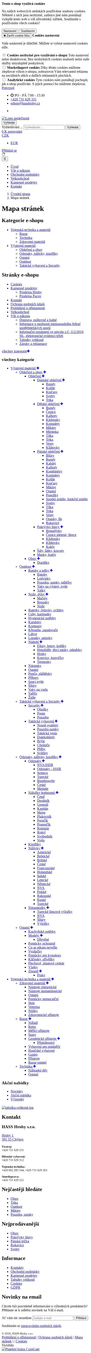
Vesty (50, 443)
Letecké (42, 880)
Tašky (41, 590)
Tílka (49, 435)
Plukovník (44, 816)
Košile (50, 388)
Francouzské (46, 868)
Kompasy (35, 626)
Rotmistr (43, 828)
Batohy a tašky (39, 570)
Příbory (33, 677)
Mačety (42, 598)
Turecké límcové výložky (54, 912)
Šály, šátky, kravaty (50, 551)
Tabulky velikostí (31, 340)
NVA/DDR (45, 765)
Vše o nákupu (20, 170)
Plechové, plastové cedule (46, 963)
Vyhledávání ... (12, 127)
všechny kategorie (14, 351)
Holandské (44, 872)
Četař (41, 796)
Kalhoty (51, 416)
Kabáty (51, 463)
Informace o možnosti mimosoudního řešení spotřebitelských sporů (49, 326)
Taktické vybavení (41, 721)
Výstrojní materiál (23, 246)
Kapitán (42, 808)
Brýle (41, 741)
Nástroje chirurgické (42, 987)
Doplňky (43, 562)
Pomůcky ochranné (41, 943)
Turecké (42, 777)
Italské (41, 876)
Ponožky (52, 495)
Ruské (41, 900)
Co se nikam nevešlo (42, 947)
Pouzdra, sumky (22, 1214)
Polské (41, 892)
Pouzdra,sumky (48, 729)
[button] (5, 135)
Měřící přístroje (38, 1031)
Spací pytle (36, 681)
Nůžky (33, 1011)
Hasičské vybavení (41, 1050)
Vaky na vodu (38, 689)
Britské (42, 860)
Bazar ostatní (37, 1062)
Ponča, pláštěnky (40, 674)
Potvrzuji (8, 88)
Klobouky (53, 420)
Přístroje (34, 1058)
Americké (44, 852)
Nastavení (10, 31)
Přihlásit (81, 1318)
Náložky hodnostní (42, 793)
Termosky (44, 662)
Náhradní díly (37, 1070)
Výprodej (17, 1099)
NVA (41, 888)
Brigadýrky (54, 531)
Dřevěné (43, 939)
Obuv (32, 558)
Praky (41, 975)
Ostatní (24, 257)
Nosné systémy (47, 725)
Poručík (42, 820)
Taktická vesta (47, 733)
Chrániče (43, 745)
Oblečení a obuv (30, 249)
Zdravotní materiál (32, 242)
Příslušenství (46, 1042)
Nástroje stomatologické (45, 991)
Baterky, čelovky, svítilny (46, 610)
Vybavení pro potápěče (44, 1046)
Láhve (32, 634)
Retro (32, 1027)
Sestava (42, 773)
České (41, 785)
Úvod (15, 166)
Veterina (34, 1007)
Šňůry (32, 685)
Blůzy (50, 455)
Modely (34, 935)
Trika (49, 400)
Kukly (50, 547)
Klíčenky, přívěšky (41, 959)
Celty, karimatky (39, 614)
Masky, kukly (46, 554)
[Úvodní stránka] (15, 118)
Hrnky (41, 654)
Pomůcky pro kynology (44, 955)
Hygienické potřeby (42, 618)
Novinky (17, 1091)
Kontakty (17, 1267)
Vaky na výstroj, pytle (52, 586)
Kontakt (16, 186)
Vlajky (33, 967)
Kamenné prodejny (24, 182)
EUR (14, 143)
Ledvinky (44, 578)
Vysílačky (35, 951)
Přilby (41, 749)
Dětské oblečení (48, 404)
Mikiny (51, 428)
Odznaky (35, 761)
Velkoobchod (20, 178)
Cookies (16, 284)
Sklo (31, 1003)
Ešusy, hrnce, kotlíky (51, 646)
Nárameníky (37, 908)
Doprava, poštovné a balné (38, 320)
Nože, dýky (37, 594)
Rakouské (44, 896)
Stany (32, 1035)
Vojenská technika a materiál (30, 230)
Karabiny (34, 622)
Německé (43, 884)
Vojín (41, 840)
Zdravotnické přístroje (43, 1015)
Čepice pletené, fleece (61, 535)
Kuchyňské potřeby (42, 931)
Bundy (50, 384)
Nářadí (33, 1023)
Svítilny (42, 753)
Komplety (53, 424)
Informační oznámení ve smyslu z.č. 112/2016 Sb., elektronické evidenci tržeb (51, 334)
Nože (41, 606)
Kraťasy (51, 392)
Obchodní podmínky (25, 174)
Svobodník (44, 836)
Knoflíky (34, 844)
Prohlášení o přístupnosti (28, 308)
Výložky (43, 923)
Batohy (42, 574)
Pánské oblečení (49, 451)
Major (41, 812)
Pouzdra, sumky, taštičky (54, 582)
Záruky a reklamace (33, 344)
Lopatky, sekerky (40, 638)
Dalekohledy (46, 737)
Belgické (43, 856)
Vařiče (32, 693)
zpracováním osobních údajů (41, 1326)
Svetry (50, 396)
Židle (32, 697)
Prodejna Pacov (30, 296)
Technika (25, 238)
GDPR (15, 1287)
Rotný (41, 832)
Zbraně (33, 971)
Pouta (41, 713)
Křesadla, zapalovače (43, 630)
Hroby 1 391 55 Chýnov (13, 1137)
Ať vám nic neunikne (17, 1318)
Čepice (51, 412)
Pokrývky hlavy (48, 527)
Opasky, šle (54, 519)
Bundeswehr (46, 781)
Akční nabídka (21, 1095)
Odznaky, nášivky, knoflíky (38, 253)
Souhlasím (28, 31)
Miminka (52, 432)
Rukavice (52, 523)
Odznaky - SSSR (49, 769)
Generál (42, 804)
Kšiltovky (53, 447)
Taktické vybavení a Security (39, 265)
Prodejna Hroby (30, 292)
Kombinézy (54, 471)
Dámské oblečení (49, 380)
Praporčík (44, 824)
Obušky (42, 709)
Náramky (34, 666)
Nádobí (34, 642)
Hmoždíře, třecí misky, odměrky (59, 650)
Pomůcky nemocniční (43, 999)
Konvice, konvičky (50, 658)
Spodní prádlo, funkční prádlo (67, 499)
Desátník (43, 800)
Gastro (33, 1054)
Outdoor (25, 261)
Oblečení (35, 376)
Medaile (42, 789)
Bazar (23, 234)
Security (34, 705)
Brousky (43, 602)
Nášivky (34, 848)
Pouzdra (43, 717)
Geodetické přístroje (42, 1038)
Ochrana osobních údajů (28, 304)
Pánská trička (20, 1241)
